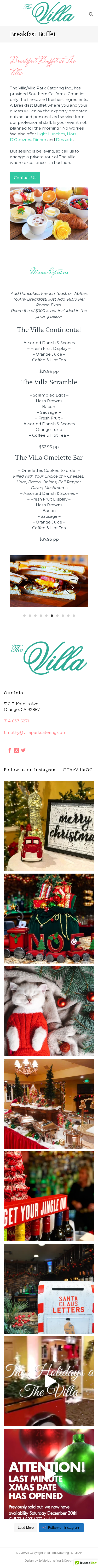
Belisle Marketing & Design (55, 1561)
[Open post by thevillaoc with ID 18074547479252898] (49, 1474)
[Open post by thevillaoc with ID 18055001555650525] (49, 1104)
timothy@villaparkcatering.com (35, 732)
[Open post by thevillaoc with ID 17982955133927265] (49, 826)
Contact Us (25, 177)
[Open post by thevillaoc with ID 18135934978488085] (49, 919)
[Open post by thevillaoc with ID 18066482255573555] (49, 1381)
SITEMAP (76, 1553)
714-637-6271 (16, 720)
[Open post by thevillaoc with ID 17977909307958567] (49, 1011)
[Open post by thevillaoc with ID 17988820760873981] (49, 1196)
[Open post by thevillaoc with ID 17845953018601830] (49, 1289)
